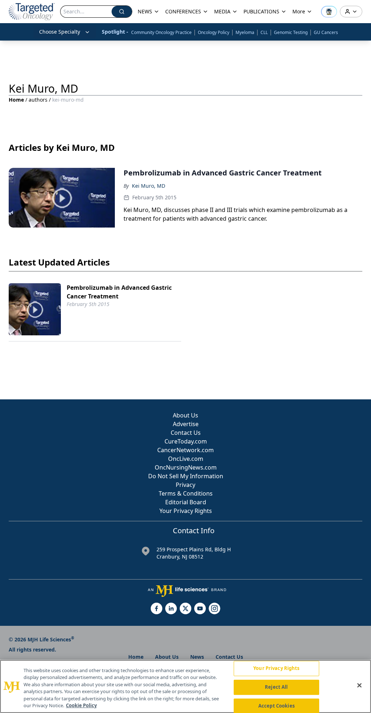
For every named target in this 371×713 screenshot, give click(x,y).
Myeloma (244, 32)
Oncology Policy (213, 32)
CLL (264, 32)
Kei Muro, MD (148, 185)
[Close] (359, 685)
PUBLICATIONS (261, 11)
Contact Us (186, 433)
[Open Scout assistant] (329, 11)
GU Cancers (326, 32)
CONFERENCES (183, 11)
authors (38, 99)
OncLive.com (185, 459)
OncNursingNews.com (186, 467)
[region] (185, 686)
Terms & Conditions (186, 493)
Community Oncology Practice (161, 32)
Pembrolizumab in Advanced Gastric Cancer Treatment (119, 292)
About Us (185, 415)
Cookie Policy (81, 705)
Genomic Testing (291, 32)
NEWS (145, 11)
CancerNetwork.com (185, 450)
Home (16, 99)
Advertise (186, 424)
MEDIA (222, 11)
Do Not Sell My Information (185, 476)
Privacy (185, 485)
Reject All (276, 687)
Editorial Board (185, 502)
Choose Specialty (59, 31)
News (197, 656)
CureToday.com (185, 441)
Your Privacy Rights (185, 511)
